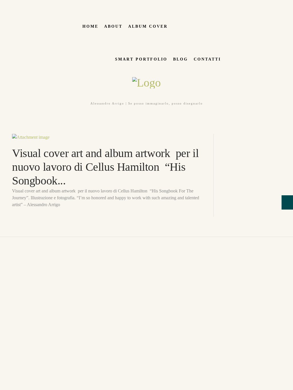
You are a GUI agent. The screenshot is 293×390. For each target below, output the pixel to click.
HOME (90, 26)
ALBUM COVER (148, 26)
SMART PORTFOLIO (141, 59)
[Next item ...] (156, 137)
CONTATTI (207, 59)
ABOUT (113, 26)
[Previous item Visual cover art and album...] (60, 137)
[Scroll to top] (3, 240)
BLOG (180, 59)
